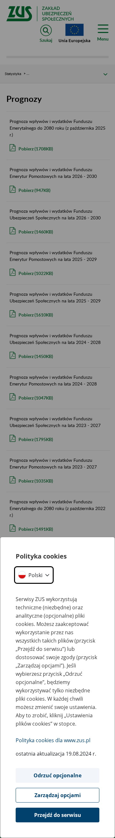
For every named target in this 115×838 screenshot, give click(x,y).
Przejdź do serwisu (57, 815)
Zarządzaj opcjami (57, 795)
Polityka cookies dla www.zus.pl (53, 740)
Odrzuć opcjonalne (57, 775)
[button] (34, 575)
